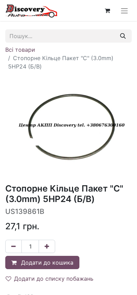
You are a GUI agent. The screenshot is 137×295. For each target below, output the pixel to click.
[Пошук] (123, 36)
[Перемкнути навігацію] (124, 10)
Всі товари (20, 49)
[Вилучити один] (13, 246)
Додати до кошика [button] (46, 262)
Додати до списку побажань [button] (53, 278)
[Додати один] (47, 246)
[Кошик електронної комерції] (107, 10)
